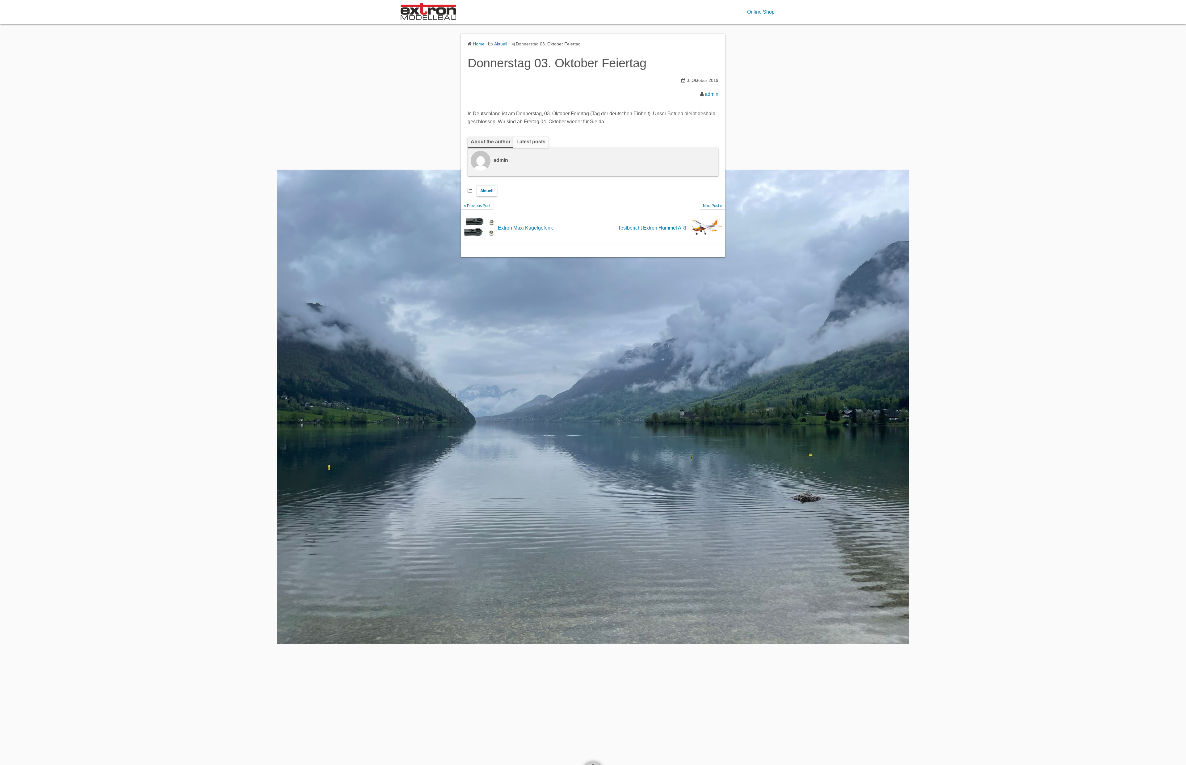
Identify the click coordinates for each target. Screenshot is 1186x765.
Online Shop (761, 12)
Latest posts (530, 141)
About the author (491, 141)
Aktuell (487, 190)
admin (711, 94)
